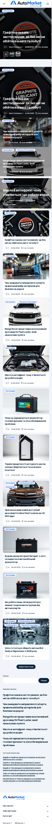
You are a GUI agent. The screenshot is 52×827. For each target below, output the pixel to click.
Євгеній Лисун (8, 779)
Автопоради (8, 11)
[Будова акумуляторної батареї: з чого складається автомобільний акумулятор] (26, 540)
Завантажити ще (26, 666)
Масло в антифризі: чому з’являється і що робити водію (25, 731)
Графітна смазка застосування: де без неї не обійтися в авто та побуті (25, 696)
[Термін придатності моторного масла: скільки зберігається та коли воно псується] (26, 448)
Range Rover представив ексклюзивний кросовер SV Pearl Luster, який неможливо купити (25, 720)
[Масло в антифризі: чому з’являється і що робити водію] (26, 193)
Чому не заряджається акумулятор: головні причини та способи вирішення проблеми (25, 742)
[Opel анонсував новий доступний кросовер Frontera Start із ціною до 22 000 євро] (26, 494)
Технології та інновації (25, 150)
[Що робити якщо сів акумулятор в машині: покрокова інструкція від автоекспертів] (26, 586)
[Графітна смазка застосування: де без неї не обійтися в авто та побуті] (26, 92)
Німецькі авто (11, 487)
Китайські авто (11, 625)
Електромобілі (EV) (26, 483)
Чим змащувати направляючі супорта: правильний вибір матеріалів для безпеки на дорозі (25, 707)
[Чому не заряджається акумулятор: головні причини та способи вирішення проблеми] (26, 401)
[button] (4, 4)
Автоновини (8, 150)
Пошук (6, 676)
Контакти (6, 823)
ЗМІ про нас (19, 823)
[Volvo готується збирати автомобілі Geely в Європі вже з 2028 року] (26, 632)
